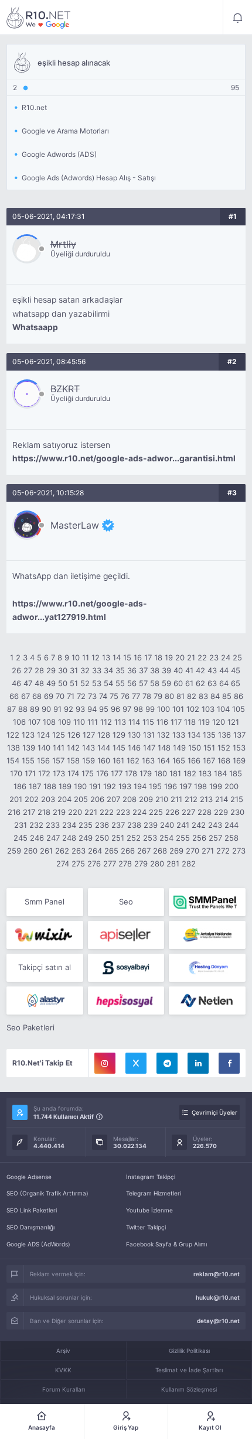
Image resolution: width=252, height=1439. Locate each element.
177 (116, 773)
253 (150, 837)
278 (125, 863)
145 (119, 747)
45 (235, 670)
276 (94, 863)
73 (92, 696)
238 (134, 825)
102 (192, 709)
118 (190, 722)
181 (175, 773)
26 (16, 670)
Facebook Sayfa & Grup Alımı (166, 1244)
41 (189, 670)
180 (160, 773)
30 (62, 670)
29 (51, 670)
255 (183, 837)
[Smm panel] (207, 902)
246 (37, 837)
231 (20, 825)
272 (223, 850)
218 (44, 812)
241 (182, 825)
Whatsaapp (35, 327)
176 (102, 773)
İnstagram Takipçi (150, 1176)
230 (237, 812)
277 (109, 863)
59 (166, 683)
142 (73, 747)
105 (238, 709)
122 (12, 734)
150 (194, 747)
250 (102, 837)
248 (69, 837)
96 (115, 709)
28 (39, 670)
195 (155, 786)
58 (154, 683)
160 (103, 760)
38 (154, 670)
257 (215, 837)
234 (69, 825)
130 (134, 734)
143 (88, 747)
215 (236, 799)
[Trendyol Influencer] (44, 935)
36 (132, 670)
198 (200, 786)
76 (125, 696)
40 (178, 670)
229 (221, 812)
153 (239, 747)
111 (92, 722)
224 (139, 812)
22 (202, 657)
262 (62, 850)
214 (221, 799)
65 (235, 683)
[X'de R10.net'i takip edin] (136, 1063)
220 (75, 812)
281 (172, 863)
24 (225, 657)
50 (62, 683)
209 (146, 799)
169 (239, 760)
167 (209, 760)
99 (150, 709)
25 (237, 657)
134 (194, 734)
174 (73, 773)
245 (20, 837)
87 (11, 709)
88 (23, 709)
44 (224, 670)
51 (74, 683)
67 (25, 696)
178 (131, 773)
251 (117, 837)
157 (58, 760)
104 (223, 709)
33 (96, 670)
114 (134, 722)
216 (14, 812)
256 (199, 837)
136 (224, 734)
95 (103, 709)
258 (231, 837)
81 (180, 696)
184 (220, 773)
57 (143, 683)
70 (60, 696)
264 (95, 850)
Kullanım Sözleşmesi (189, 1389)
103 (208, 709)
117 (176, 722)
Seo (126, 901)
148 (164, 747)
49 (51, 683)
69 (48, 696)
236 (102, 825)
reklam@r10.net (216, 1273)
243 (215, 825)
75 (114, 696)
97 (126, 709)
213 (206, 799)
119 (204, 722)
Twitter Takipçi (146, 1227)
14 (117, 657)
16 (138, 657)
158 (73, 760)
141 (58, 747)
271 (208, 850)
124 (43, 734)
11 (85, 657)
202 (32, 799)
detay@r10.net (218, 1320)
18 (158, 657)
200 (231, 786)
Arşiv (63, 1350)
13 (106, 657)
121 (233, 722)
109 (64, 722)
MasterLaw (74, 525)
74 (103, 696)
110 (79, 722)
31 (74, 670)
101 (178, 709)
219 (59, 812)
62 (200, 683)
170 (16, 773)
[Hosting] (207, 968)
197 (185, 786)
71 (70, 696)
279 (141, 863)
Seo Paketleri (30, 1027)
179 (145, 773)
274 (62, 863)
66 (14, 696)
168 (223, 760)
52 (85, 683)
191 (95, 786)
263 (78, 850)
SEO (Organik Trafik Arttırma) (47, 1193)
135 (209, 734)
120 (218, 722)
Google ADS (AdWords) (38, 1244)
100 (163, 709)
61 (189, 683)
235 (86, 825)
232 (36, 825)
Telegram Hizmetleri (153, 1193)
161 (118, 760)
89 (34, 709)
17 (148, 657)
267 (144, 850)
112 (106, 722)
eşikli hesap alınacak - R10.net (38, 17)
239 (151, 825)
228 (204, 812)
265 (111, 850)
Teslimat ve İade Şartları (189, 1369)
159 (88, 760)
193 (124, 786)
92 (68, 709)
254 (166, 837)
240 (167, 825)
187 (35, 786)
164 (163, 760)
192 (109, 786)
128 (103, 734)
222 (107, 812)
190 (80, 786)
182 (189, 773)
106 (19, 722)
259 (14, 850)
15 (127, 657)
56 (132, 683)
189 (65, 786)
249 (86, 837)
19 (169, 657)
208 (129, 799)
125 (58, 734)
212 (191, 799)
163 (148, 760)
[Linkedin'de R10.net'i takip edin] (198, 1063)
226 (172, 812)
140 (44, 747)
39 (166, 670)
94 (92, 709)
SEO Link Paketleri (31, 1210)
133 (178, 734)
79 (158, 696)
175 (87, 773)
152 (223, 747)
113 (120, 722)
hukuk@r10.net (218, 1297)
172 (44, 773)
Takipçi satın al (44, 967)
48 (39, 683)
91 (57, 709)
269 (176, 850)
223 (123, 812)
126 (73, 734)
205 (81, 799)
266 (128, 850)
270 (192, 850)
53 (96, 683)
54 (108, 683)
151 (209, 747)
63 (212, 683)
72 (81, 696)
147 (149, 747)
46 (16, 683)
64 (224, 683)
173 (59, 773)
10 (75, 657)
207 (113, 799)
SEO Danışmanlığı (30, 1227)
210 (161, 799)
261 (46, 850)
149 (179, 747)
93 (80, 709)
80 (169, 696)
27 (27, 670)
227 (188, 812)
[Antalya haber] (207, 935)
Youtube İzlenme (149, 1210)
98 (138, 709)
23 (214, 657)
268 (160, 850)
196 (170, 786)
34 (108, 670)
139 (28, 747)
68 (37, 696)
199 (215, 786)
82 (191, 696)
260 (30, 850)
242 (199, 825)
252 (134, 837)
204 (64, 799)
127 (89, 734)
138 (13, 747)
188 (49, 786)
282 (189, 863)
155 (28, 760)
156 (43, 760)
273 (239, 850)
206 (97, 799)
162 (133, 760)
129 (119, 734)
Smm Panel (44, 901)
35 (120, 670)
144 (103, 747)
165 (178, 760)
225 (156, 812)
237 (118, 825)
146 (134, 747)
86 (238, 696)
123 (28, 734)
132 (163, 734)
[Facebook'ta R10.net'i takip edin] (229, 1063)
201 (15, 799)
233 (53, 825)
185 (235, 773)
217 (29, 812)
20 (180, 657)
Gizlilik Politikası (189, 1350)
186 (19, 786)
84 (215, 696)
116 (162, 722)
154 (12, 760)
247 (53, 837)
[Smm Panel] (126, 935)
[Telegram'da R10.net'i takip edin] (167, 1063)
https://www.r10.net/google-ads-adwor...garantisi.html (124, 458)
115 (148, 722)
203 (48, 799)
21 (191, 657)
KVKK (63, 1369)
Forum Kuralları (63, 1389)
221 (90, 812)
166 (194, 760)
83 (203, 696)
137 (239, 734)
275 (78, 863)
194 (140, 786)
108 (49, 722)
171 (30, 773)
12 (95, 657)
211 (176, 799)
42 (200, 670)
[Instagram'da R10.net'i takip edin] (104, 1063)
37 (143, 670)
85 (226, 696)
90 (46, 709)
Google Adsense (29, 1176)
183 (205, 773)
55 (120, 683)
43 (212, 670)
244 (231, 825)
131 (149, 734)
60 (178, 683)
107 (34, 722)
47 (27, 683)
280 (157, 863)
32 (85, 670)
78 (146, 696)
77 (136, 696)
